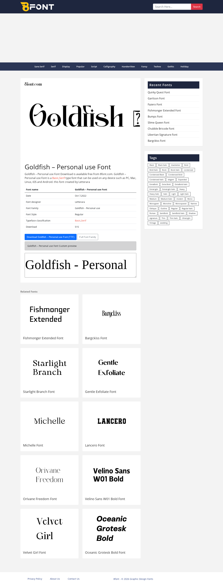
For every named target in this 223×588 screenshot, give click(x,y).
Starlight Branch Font (39, 391)
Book (164, 170)
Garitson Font (156, 98)
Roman (153, 213)
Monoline (167, 203)
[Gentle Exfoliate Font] (111, 367)
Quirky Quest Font (159, 92)
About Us (55, 578)
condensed (188, 170)
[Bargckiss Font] (111, 314)
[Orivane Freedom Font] (49, 474)
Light (174, 194)
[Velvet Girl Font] (49, 528)
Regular (174, 208)
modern (179, 199)
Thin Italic (174, 218)
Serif (53, 66)
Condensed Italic (157, 179)
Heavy (182, 189)
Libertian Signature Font (162, 134)
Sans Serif (39, 66)
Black (152, 165)
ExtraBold (154, 184)
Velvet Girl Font (34, 552)
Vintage (153, 223)
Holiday (185, 66)
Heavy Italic (154, 194)
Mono (189, 199)
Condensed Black (157, 174)
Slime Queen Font (158, 122)
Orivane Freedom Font (40, 499)
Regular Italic (187, 208)
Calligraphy (109, 66)
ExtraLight (154, 189)
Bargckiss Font (96, 338)
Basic (55, 178)
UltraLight (186, 218)
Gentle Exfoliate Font (100, 391)
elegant (171, 179)
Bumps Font (155, 116)
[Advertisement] (111, 38)
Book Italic (175, 170)
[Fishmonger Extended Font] (49, 314)
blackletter (175, 165)
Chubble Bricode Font (161, 128)
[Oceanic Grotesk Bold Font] (111, 528)
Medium (153, 199)
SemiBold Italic (178, 213)
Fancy (144, 66)
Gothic (170, 66)
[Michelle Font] (49, 421)
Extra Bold (166, 184)
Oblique (153, 208)
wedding (163, 223)
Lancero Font (95, 445)
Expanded (182, 179)
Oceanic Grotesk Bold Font (105, 552)
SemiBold (164, 213)
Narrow (194, 203)
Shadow (192, 213)
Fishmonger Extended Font (43, 338)
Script (94, 66)
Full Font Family (87, 237)
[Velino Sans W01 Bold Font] (111, 474)
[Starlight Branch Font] (49, 367)
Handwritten (128, 66)
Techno (157, 66)
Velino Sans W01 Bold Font (105, 499)
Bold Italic (154, 170)
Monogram (154, 203)
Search (196, 6)
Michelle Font (33, 445)
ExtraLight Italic (168, 189)
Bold (186, 165)
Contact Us (74, 578)
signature (153, 218)
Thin (163, 218)
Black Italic (162, 165)
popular (80, 66)
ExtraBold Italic (181, 184)
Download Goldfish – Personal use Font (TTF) (50, 237)
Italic (165, 194)
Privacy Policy (35, 578)
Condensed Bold (175, 174)
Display (66, 66)
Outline (164, 208)
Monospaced (180, 203)
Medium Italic (166, 199)
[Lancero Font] (111, 421)
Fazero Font (155, 104)
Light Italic (184, 194)
